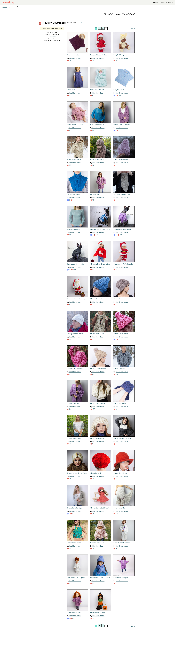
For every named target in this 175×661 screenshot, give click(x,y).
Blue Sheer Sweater (97, 124)
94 (70, 409)
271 (96, 235)
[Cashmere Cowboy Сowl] (124, 182)
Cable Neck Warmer (73, 194)
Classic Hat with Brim (121, 473)
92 (93, 200)
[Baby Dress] (77, 77)
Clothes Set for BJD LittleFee (100, 508)
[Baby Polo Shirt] (124, 77)
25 (70, 60)
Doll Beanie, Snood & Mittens (100, 577)
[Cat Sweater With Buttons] (124, 216)
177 (93, 409)
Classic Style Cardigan (74, 508)
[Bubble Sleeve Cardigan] (124, 112)
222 (116, 374)
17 (93, 60)
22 (119, 339)
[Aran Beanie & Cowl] (77, 42)
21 (116, 165)
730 (74, 270)
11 (70, 270)
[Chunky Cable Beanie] (124, 321)
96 (93, 130)
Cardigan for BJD (96, 194)
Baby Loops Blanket (97, 90)
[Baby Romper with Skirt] (77, 112)
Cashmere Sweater (73, 229)
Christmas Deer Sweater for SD (100, 264)
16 (116, 60)
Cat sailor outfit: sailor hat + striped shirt (100, 229)
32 (116, 583)
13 (93, 618)
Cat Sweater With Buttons (122, 229)
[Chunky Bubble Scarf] (100, 321)
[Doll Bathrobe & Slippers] (124, 530)
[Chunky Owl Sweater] (77, 426)
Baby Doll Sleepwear (121, 55)
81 (70, 479)
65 (116, 304)
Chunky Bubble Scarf (97, 334)
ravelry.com (52, 36)
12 (70, 583)
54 (70, 235)
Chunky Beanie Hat (96, 299)
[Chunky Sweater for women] (124, 426)
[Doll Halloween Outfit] (100, 600)
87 (73, 513)
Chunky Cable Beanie (121, 334)
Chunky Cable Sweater (75, 368)
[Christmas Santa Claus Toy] (77, 286)
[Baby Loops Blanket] (100, 77)
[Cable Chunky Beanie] (124, 147)
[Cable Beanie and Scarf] (100, 147)
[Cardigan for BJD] (100, 182)
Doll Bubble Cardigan (121, 577)
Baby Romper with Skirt (75, 124)
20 (93, 304)
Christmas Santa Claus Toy (76, 299)
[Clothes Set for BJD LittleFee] (100, 495)
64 (73, 200)
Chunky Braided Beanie (75, 334)
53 (116, 479)
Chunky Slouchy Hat (97, 438)
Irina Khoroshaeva (75, 58)
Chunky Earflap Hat (120, 403)
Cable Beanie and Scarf (98, 159)
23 (73, 618)
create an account (167, 2)
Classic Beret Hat (96, 473)
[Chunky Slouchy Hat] (100, 426)
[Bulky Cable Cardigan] (77, 147)
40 (119, 95)
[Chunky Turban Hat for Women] (77, 460)
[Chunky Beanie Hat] (100, 286)
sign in (155, 2)
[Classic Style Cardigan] (77, 495)
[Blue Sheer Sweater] (100, 112)
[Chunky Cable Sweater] (77, 356)
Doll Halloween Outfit (97, 612)
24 (93, 444)
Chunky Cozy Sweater (97, 403)
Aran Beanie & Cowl (73, 55)
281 (70, 165)
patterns (4, 7)
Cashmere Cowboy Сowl (122, 194)
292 (120, 235)
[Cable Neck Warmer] (77, 182)
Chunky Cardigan (119, 368)
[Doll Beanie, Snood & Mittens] (100, 565)
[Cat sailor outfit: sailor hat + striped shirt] (100, 216)
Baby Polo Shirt (119, 90)
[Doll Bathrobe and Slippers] (77, 565)
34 (70, 339)
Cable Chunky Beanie (121, 159)
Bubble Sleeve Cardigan (122, 124)
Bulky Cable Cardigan (74, 159)
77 (116, 444)
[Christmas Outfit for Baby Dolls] (124, 251)
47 (93, 374)
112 (70, 374)
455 (116, 513)
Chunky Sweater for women (123, 438)
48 (93, 479)
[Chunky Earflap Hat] (124, 391)
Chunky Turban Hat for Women (77, 473)
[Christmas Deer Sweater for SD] (100, 251)
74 (70, 548)
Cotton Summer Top (74, 543)
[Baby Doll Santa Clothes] (100, 42)
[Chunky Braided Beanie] (77, 321)
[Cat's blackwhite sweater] (77, 251)
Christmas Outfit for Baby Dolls (124, 264)
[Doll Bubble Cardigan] (124, 565)
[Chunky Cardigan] (124, 356)
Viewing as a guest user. (119, 14)
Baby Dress (71, 90)
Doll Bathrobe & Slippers (122, 543)
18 (93, 548)
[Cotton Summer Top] (77, 530)
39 (93, 583)
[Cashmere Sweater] (77, 216)
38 (116, 409)
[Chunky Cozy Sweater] (100, 391)
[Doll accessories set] (100, 530)
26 (116, 548)
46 (70, 130)
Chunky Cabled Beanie (98, 368)
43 (70, 444)
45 (116, 200)
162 (119, 130)
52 (93, 165)
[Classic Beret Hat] (100, 460)
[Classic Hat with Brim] (124, 460)
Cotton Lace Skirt (119, 508)
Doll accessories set (97, 543)
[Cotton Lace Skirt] (124, 495)
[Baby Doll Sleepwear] (124, 42)
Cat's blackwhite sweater (75, 264)
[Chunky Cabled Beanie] (100, 356)
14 (116, 235)
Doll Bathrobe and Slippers (76, 577)
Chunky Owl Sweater (74, 438)
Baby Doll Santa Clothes (98, 55)
